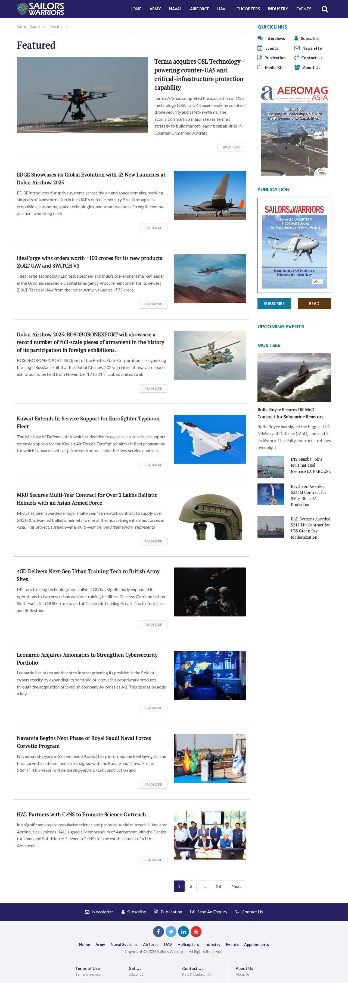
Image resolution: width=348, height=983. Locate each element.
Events (303, 9)
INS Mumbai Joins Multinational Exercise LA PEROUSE (311, 465)
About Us (311, 67)
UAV (221, 9)
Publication (275, 57)
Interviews (275, 38)
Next (236, 886)
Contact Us (311, 57)
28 (218, 886)
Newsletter (312, 48)
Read (314, 303)
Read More (231, 147)
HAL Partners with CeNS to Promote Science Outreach (81, 814)
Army (155, 9)
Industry (278, 9)
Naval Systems (124, 944)
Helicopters (247, 9)
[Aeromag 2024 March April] (294, 129)
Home (135, 9)
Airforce (199, 9)
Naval (175, 9)
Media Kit (273, 67)
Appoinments (256, 944)
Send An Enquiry (212, 911)
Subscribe (309, 38)
